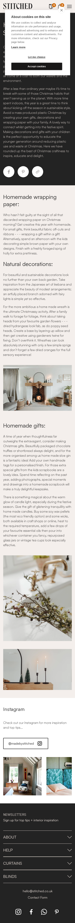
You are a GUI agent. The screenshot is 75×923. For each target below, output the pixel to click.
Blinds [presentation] (10, 876)
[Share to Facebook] (8, 171)
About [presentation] (9, 837)
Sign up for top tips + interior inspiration (30, 820)
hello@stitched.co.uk (37, 891)
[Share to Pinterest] (23, 171)
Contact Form (37, 897)
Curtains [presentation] (12, 863)
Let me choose (36, 57)
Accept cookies (37, 66)
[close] (61, 10)
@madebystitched (21, 743)
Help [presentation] (8, 850)
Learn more (18, 47)
